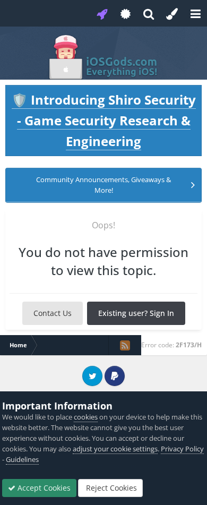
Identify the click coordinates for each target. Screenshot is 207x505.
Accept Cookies (43, 488)
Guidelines (22, 459)
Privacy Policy (182, 448)
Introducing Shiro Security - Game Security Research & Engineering (104, 120)
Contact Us (52, 313)
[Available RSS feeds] (124, 345)
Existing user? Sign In (136, 313)
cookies (86, 417)
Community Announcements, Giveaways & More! (103, 185)
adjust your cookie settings (115, 448)
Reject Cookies (110, 488)
